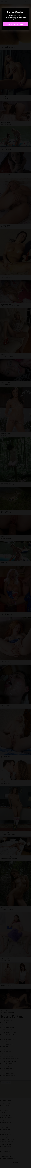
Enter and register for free (15, 24)
